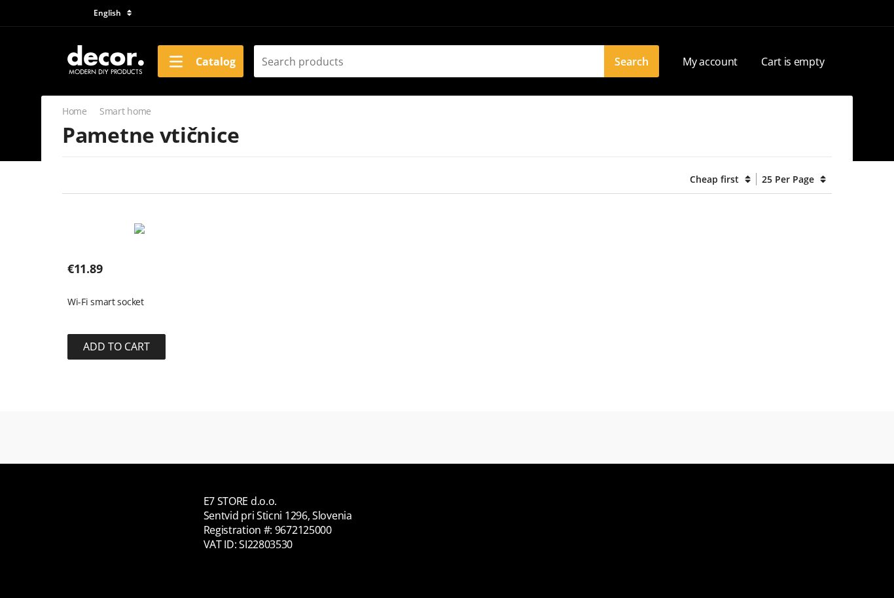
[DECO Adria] (104, 60)
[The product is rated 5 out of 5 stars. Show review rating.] (90, 281)
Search (632, 61)
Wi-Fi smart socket (105, 302)
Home (74, 111)
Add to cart (116, 346)
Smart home (125, 111)
